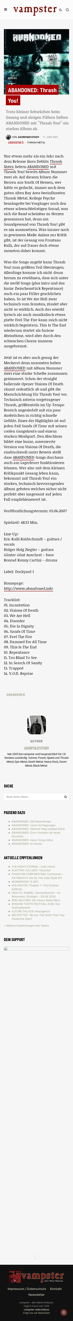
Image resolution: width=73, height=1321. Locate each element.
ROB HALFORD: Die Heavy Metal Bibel (36, 900)
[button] (5, 10)
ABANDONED (16, 142)
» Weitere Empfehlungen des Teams (26, 925)
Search (65, 796)
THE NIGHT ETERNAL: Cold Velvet (33, 866)
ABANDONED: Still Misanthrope (31, 821)
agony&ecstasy (36, 747)
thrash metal (36, 142)
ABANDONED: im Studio (27, 843)
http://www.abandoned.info (28, 588)
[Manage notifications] (64, 1312)
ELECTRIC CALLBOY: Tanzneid (31, 870)
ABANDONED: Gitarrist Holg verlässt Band (38, 828)
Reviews (12, 78)
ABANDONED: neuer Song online (32, 840)
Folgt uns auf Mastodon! (36, 1312)
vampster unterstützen (36, 1309)
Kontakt (56, 1289)
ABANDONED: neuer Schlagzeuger (33, 825)
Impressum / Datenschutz (27, 1289)
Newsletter (36, 1295)
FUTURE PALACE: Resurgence (31, 911)
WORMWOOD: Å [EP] (25, 881)
